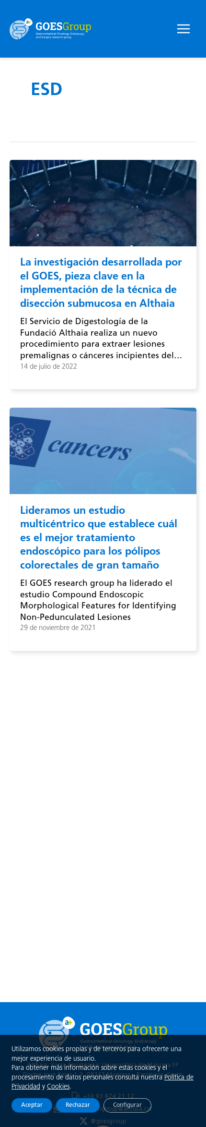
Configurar (127, 1105)
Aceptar (32, 1105)
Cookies (58, 1087)
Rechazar (78, 1105)
